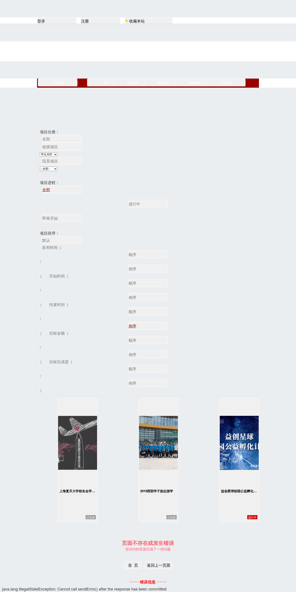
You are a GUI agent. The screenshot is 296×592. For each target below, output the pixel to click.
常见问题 (226, 82)
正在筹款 (58, 82)
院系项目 (50, 161)
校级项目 (50, 146)
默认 (46, 240)
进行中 (134, 203)
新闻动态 (164, 82)
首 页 (133, 565)
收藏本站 (137, 21)
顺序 (132, 254)
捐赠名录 (133, 82)
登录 (41, 21)
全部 (46, 139)
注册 (85, 21)
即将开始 (50, 218)
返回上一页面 (158, 565)
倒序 (132, 268)
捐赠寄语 (195, 82)
